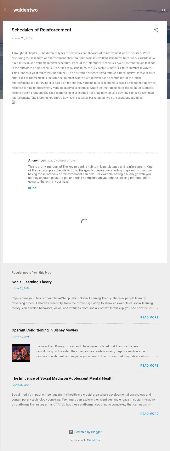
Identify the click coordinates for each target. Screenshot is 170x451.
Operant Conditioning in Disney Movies (45, 330)
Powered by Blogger (88, 432)
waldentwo (25, 10)
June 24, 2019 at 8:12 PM (61, 160)
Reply (32, 188)
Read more (149, 317)
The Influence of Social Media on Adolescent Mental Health (63, 378)
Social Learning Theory (32, 282)
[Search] (164, 11)
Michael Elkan (94, 440)
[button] (155, 30)
